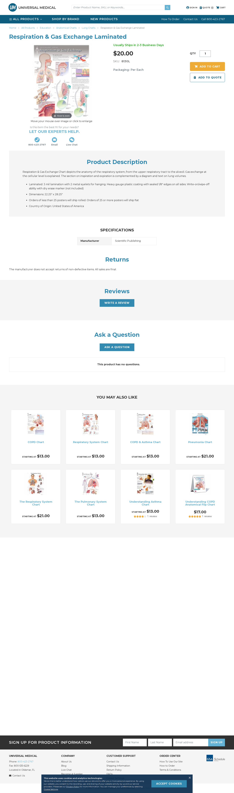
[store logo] (32, 7)
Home (13, 27)
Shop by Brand (65, 19)
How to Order (167, 765)
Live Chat (66, 769)
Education (46, 27)
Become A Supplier (72, 774)
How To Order (170, 19)
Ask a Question (117, 347)
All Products (28, 27)
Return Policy (114, 769)
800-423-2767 (25, 761)
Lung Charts (89, 27)
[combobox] (121, 7)
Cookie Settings (51, 789)
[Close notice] (188, 777)
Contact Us (190, 19)
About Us (66, 761)
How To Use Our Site (171, 761)
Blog (63, 765)
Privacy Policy (72, 786)
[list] (117, 19)
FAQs (109, 774)
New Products (104, 19)
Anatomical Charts (66, 27)
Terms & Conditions (170, 769)
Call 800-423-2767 (213, 19)
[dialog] (117, 784)
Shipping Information (118, 765)
